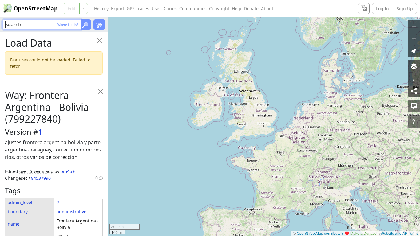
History (101, 8)
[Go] (86, 24)
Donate (251, 8)
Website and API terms (399, 233)
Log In (382, 8)
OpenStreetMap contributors (320, 233)
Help (236, 8)
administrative (71, 211)
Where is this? (67, 24)
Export (117, 8)
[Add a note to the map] (414, 106)
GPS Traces (138, 8)
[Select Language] (364, 8)
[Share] (414, 91)
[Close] (99, 40)
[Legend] (414, 78)
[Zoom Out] (414, 38)
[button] (414, 51)
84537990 (41, 178)
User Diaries (164, 8)
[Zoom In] (414, 26)
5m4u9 (68, 171)
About (267, 8)
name (13, 224)
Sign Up (405, 8)
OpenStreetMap (35, 8)
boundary (18, 211)
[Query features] (414, 121)
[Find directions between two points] (99, 24)
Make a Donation (364, 233)
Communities (193, 8)
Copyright (219, 8)
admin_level (20, 202)
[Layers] (414, 66)
